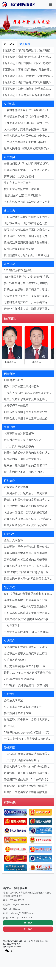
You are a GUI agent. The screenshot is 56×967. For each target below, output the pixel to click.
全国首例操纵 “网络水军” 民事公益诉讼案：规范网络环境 (29, 163)
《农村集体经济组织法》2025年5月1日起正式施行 (29, 110)
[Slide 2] (30, 34)
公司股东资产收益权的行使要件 (23, 707)
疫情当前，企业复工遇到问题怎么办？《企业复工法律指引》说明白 (29, 236)
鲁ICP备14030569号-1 (12, 946)
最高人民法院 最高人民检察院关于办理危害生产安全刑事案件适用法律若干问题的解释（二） (29, 148)
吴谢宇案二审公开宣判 (17, 182)
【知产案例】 (12, 625)
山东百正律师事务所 (11, 943)
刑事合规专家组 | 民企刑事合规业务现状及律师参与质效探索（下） (29, 412)
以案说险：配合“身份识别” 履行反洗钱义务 (29, 546)
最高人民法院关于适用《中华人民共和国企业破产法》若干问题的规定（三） (29, 566)
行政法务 (9, 480)
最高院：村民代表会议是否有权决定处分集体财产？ (29, 499)
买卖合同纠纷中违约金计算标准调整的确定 (29, 553)
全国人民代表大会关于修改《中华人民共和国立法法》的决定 (29, 135)
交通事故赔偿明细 (15, 660)
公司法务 (9, 694)
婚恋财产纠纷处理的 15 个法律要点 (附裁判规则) (29, 779)
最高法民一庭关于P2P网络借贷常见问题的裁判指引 (29, 578)
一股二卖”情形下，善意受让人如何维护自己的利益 (29, 739)
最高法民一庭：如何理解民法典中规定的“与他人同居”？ (29, 773)
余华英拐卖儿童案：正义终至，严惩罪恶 (28, 170)
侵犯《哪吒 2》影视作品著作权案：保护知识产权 (29, 593)
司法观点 (9, 726)
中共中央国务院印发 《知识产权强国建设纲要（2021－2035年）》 (29, 632)
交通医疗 (9, 640)
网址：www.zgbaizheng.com (17, 917)
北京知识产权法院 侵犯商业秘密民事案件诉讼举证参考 (29, 619)
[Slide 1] (26, 34)
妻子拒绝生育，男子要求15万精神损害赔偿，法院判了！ (29, 283)
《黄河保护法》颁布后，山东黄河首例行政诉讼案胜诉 (29, 493)
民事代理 (9, 427)
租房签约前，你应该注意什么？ (23, 459)
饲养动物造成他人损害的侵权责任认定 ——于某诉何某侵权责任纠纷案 (29, 452)
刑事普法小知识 (13, 380)
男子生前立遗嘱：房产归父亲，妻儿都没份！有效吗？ (29, 289)
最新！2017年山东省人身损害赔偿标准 (27, 672)
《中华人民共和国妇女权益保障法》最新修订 (29, 142)
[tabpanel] (28, 72)
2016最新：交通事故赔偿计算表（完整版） (29, 685)
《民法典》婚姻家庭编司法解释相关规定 (28, 754)
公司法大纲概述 (13, 700)
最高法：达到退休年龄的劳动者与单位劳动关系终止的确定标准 (29, 465)
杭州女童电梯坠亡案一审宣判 (21, 189)
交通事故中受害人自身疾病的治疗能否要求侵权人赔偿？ (29, 653)
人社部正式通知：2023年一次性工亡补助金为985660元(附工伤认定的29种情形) (29, 123)
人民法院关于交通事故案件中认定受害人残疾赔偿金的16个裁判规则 (29, 129)
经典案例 (9, 157)
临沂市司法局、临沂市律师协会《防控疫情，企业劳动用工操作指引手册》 (29, 223)
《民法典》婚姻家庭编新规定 (21, 760)
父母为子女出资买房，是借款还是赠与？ (28, 296)
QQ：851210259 (11, 908)
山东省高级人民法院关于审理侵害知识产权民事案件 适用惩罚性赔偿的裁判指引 (29, 613)
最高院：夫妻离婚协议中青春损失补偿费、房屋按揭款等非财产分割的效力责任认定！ (29, 792)
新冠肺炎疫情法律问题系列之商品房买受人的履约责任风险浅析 (29, 229)
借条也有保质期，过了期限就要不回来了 (28, 308)
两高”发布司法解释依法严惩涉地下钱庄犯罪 (29, 572)
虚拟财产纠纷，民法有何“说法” (22, 440)
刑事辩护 (9, 373)
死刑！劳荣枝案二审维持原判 (21, 386)
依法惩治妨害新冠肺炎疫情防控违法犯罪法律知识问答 (29, 242)
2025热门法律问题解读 (18, 270)
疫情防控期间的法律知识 (19, 249)
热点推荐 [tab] (24, 44)
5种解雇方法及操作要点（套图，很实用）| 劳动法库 (29, 732)
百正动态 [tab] (9, 44)
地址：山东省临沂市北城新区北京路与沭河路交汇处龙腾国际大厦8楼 (27, 894)
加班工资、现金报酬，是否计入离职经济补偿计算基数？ (29, 719)
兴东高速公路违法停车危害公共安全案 (27, 202)
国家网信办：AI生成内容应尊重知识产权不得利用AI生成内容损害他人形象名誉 (29, 606)
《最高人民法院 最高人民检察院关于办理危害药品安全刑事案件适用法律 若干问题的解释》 (29, 393)
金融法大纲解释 (13, 540)
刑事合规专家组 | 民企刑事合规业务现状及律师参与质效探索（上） (29, 418)
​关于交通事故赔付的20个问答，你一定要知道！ (29, 666)
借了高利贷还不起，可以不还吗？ (24, 472)
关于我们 (28, 929)
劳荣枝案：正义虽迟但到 (19, 176)
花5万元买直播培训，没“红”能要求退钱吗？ (29, 276)
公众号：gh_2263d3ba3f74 (16, 904)
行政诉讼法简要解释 (16, 487)
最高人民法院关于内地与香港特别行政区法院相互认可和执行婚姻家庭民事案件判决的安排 (29, 766)
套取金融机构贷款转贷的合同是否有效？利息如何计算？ (29, 559)
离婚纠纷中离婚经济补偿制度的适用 (25, 786)
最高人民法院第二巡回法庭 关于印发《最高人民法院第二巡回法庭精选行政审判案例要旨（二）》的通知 (29, 519)
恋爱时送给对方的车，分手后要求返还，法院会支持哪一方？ (29, 302)
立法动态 (9, 104)
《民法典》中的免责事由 (19, 446)
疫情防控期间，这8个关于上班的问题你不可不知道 (29, 255)
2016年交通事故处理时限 (19, 679)
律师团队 (10, 318)
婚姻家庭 (9, 747)
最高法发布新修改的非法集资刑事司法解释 (29, 399)
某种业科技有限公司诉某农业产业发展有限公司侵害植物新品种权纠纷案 (29, 600)
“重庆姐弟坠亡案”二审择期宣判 (22, 195)
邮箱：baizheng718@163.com (18, 913)
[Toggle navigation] (50, 4)
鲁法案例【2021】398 (17, 713)
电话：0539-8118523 (13, 900)
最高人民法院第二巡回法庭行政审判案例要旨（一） (29, 525)
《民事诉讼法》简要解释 (19, 433)
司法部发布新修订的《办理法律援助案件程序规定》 (29, 116)
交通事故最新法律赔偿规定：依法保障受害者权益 (29, 647)
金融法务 (9, 534)
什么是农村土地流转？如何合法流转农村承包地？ (29, 506)
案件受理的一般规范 (16, 405)
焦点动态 (9, 210)
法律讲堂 (9, 264)
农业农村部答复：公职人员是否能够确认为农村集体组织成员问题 (29, 512)
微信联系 (28, 922)
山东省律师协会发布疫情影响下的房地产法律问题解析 (29, 217)
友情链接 (10, 802)
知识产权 (9, 587)
